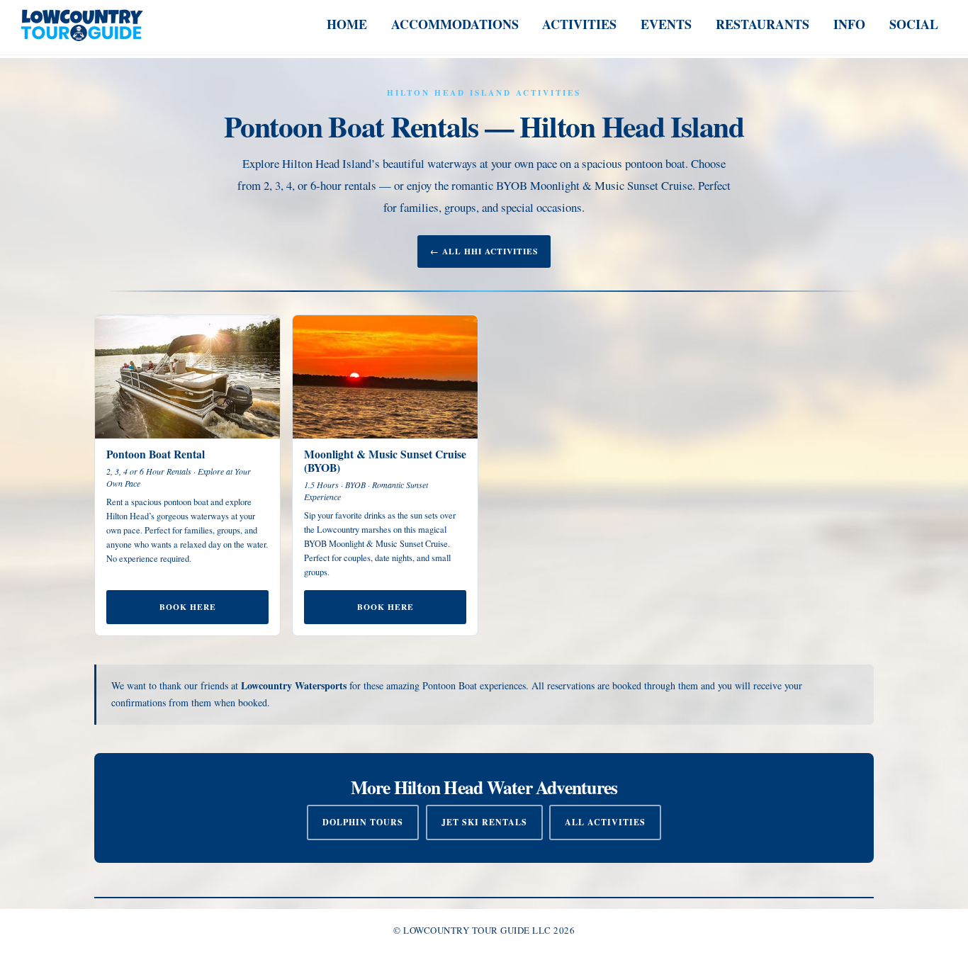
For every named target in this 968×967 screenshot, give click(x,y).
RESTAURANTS (762, 24)
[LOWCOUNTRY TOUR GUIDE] (82, 34)
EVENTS (666, 24)
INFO (849, 24)
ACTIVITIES (579, 24)
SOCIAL (913, 24)
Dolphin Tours (362, 822)
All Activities (605, 822)
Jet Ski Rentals (484, 822)
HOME (347, 24)
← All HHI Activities (484, 251)
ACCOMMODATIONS (455, 24)
